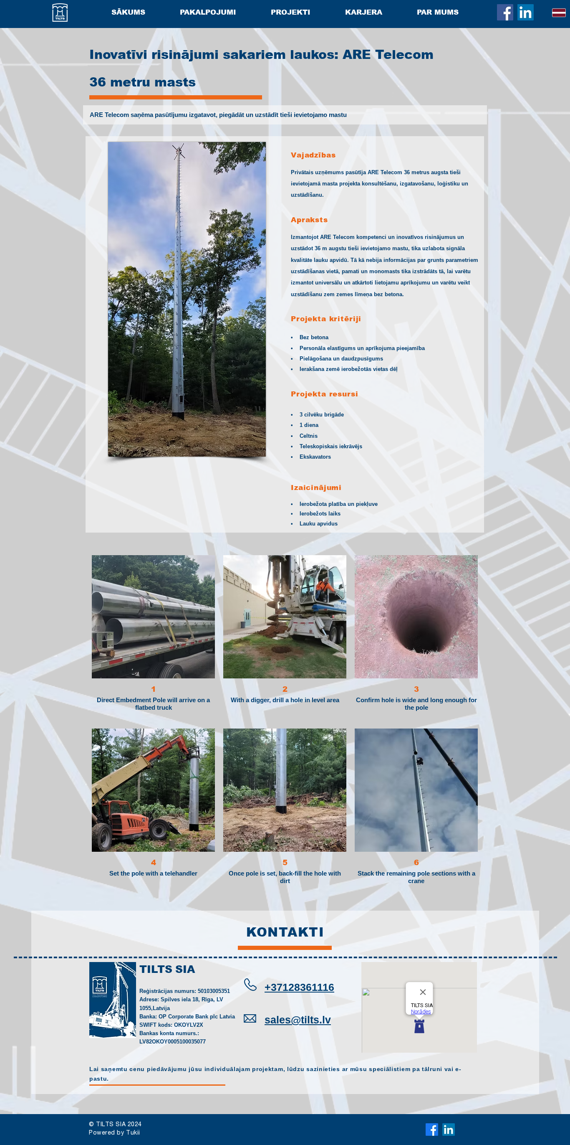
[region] (285, 1002)
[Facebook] (505, 12)
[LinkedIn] (525, 12)
